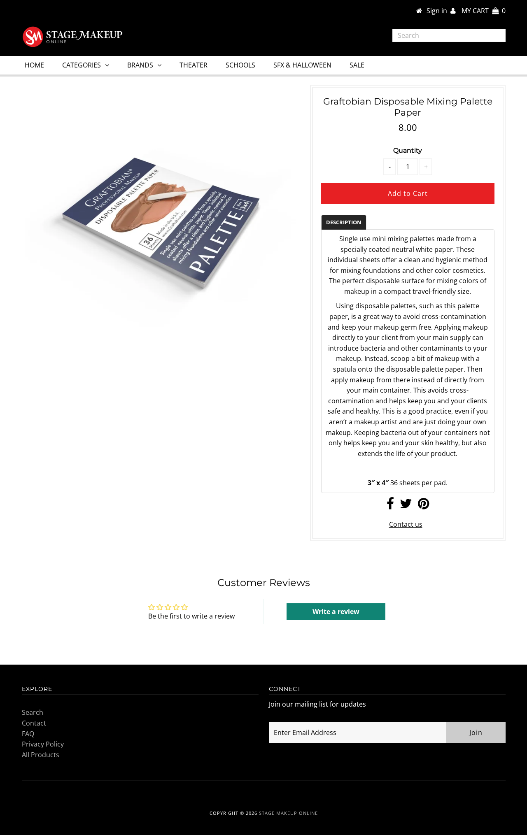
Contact (34, 723)
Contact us (405, 524)
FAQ (28, 733)
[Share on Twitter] (406, 505)
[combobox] (449, 35)
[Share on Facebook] (390, 505)
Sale (357, 65)
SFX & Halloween (302, 65)
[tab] (343, 221)
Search (32, 712)
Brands (140, 65)
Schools (240, 65)
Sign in (438, 10)
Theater (194, 65)
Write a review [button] (335, 611)
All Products (40, 754)
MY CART (484, 10)
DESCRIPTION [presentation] (343, 222)
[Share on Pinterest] (423, 505)
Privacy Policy (43, 744)
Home (34, 65)
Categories (81, 65)
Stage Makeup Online (288, 813)
